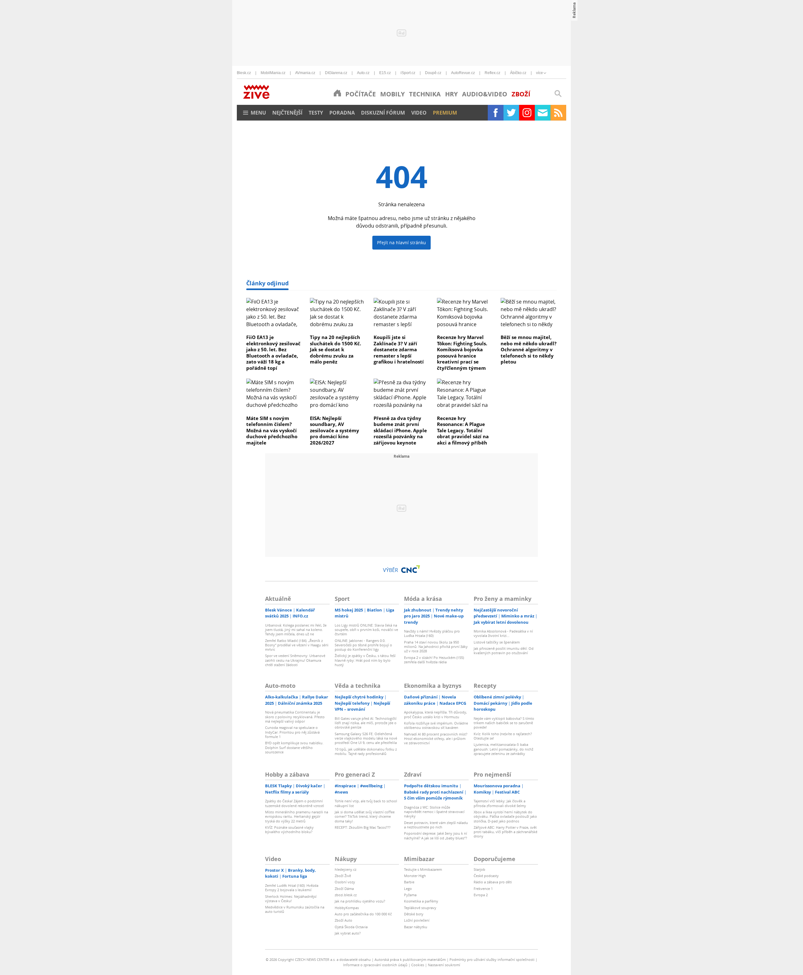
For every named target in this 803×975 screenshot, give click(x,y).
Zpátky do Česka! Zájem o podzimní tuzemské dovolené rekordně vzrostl (294, 803)
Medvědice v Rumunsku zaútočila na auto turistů (294, 909)
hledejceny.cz (345, 869)
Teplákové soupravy (420, 907)
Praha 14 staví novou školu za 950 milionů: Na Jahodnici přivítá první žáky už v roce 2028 (436, 647)
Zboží (521, 94)
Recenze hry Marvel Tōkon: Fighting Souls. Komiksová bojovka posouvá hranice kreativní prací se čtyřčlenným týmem (462, 352)
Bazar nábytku (415, 926)
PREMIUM (445, 112)
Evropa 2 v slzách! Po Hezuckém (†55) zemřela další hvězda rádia (434, 659)
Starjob (479, 869)
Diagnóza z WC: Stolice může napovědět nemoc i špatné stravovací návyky (434, 812)
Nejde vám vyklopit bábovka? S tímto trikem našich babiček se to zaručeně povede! (504, 723)
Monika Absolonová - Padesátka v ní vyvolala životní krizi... (503, 633)
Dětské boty (413, 914)
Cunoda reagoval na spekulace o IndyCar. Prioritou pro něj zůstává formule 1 (292, 732)
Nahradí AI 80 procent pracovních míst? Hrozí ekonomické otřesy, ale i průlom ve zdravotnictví (435, 739)
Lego (408, 888)
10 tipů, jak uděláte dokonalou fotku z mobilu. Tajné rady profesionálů (366, 751)
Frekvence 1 (483, 888)
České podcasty (486, 875)
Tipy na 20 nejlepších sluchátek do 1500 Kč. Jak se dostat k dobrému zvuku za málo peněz (335, 349)
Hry (451, 94)
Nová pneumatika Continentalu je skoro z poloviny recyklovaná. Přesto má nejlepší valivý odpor (295, 717)
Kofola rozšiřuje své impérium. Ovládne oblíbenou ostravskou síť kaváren (436, 725)
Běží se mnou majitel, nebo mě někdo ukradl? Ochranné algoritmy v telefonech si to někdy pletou (528, 349)
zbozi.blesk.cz (346, 894)
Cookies (417, 964)
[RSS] (558, 113)
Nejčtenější (287, 112)
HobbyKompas (347, 907)
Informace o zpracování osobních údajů (375, 964)
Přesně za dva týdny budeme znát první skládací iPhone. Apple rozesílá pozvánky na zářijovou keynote (400, 430)
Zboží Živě (343, 875)
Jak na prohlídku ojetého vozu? (360, 901)
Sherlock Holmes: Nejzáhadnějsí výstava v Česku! (290, 898)
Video (419, 112)
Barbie (409, 882)
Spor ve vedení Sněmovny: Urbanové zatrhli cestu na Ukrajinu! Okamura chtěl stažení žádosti (295, 660)
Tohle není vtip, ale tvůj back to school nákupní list (366, 803)
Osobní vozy (345, 882)
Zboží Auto (343, 920)
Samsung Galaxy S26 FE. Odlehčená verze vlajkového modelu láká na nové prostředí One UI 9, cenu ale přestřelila (366, 738)
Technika (425, 94)
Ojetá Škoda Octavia (351, 926)
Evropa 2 (481, 894)
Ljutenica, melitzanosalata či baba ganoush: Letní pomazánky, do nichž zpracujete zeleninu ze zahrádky (503, 749)
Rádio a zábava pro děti (493, 882)
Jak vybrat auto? (348, 933)
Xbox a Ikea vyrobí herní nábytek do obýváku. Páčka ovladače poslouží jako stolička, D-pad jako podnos (505, 816)
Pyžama (410, 894)
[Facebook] (495, 113)
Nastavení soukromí (444, 964)
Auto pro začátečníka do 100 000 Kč (363, 914)
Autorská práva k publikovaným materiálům (410, 959)
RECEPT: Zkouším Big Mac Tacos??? (363, 827)
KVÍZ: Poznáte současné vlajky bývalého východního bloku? (289, 829)
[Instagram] (527, 113)
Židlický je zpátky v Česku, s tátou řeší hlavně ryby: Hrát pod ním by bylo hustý (365, 660)
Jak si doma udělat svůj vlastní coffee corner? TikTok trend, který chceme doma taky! (365, 816)
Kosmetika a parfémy (421, 901)
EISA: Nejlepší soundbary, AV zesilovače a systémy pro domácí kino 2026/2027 (334, 430)
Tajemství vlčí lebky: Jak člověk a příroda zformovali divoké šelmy (500, 803)
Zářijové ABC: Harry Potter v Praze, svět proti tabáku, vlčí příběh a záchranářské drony (505, 832)
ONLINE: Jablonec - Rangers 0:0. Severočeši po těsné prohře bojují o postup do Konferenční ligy (363, 645)
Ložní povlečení (416, 920)
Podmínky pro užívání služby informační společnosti (491, 959)
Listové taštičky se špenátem (497, 642)
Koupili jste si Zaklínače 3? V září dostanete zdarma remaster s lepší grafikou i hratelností (399, 349)
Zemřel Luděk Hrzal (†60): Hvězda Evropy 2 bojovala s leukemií (291, 887)
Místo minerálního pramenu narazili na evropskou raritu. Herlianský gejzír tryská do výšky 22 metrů (296, 816)
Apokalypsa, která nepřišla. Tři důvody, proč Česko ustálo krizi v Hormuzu (435, 714)
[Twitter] (511, 113)
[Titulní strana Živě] (337, 92)
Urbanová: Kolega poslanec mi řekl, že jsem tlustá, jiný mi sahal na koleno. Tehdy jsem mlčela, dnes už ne (296, 630)
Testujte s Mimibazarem (423, 869)
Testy (316, 112)
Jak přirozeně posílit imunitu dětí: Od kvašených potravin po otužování (504, 650)
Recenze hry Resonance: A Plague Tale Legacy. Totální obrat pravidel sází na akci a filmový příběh (463, 430)
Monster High (415, 875)
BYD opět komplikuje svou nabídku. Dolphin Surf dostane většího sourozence (294, 747)
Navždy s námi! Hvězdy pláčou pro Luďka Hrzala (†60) (432, 633)
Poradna (342, 112)
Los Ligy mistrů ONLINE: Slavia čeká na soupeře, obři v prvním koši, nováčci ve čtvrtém (366, 630)
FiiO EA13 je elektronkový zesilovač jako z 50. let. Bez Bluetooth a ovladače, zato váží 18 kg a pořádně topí (273, 352)
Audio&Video (484, 94)
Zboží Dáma (344, 888)
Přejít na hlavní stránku (401, 242)
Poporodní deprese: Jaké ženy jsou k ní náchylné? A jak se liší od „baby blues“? (435, 835)
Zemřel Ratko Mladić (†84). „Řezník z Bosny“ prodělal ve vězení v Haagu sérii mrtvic (296, 645)
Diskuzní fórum (383, 112)
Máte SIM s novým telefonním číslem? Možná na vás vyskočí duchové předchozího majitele (271, 430)
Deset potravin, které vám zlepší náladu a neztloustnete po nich (436, 824)
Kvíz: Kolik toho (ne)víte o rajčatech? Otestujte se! (503, 736)
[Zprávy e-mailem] (542, 113)
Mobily (392, 94)
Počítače (360, 94)
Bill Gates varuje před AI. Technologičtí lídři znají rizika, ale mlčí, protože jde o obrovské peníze (365, 723)
